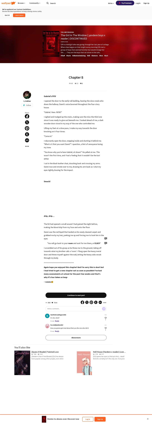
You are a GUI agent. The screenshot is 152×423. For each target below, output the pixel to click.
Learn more (19, 15)
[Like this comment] (105, 318)
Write (110, 3)
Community (34, 3)
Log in (87, 419)
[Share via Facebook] (27, 116)
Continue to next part (76, 295)
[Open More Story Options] (27, 146)
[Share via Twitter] (27, 122)
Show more (76, 337)
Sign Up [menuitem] (146, 3)
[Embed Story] (27, 140)
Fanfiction (64, 42)
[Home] (8, 3)
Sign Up (100, 419)
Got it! (7, 15)
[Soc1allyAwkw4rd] (47, 326)
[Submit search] (48, 3)
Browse (21, 3)
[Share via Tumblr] (27, 134)
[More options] (105, 315)
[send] (104, 309)
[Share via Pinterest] (27, 128)
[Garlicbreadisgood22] (47, 316)
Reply (57, 321)
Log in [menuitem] (138, 3)
